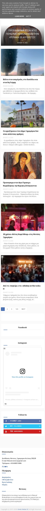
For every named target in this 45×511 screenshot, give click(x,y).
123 (17, 309)
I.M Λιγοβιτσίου (7, 480)
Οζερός (4, 485)
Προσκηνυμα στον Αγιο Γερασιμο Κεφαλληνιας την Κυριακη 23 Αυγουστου (22, 34)
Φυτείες (7, 399)
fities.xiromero (17, 399)
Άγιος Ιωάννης (7, 482)
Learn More (19, 16)
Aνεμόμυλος (6, 477)
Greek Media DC (23, 509)
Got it (28, 16)
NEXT (23, 309)
